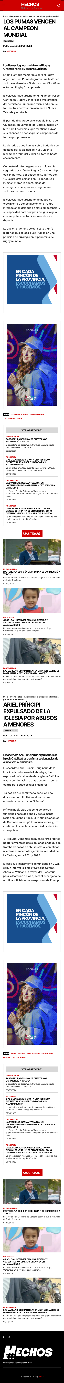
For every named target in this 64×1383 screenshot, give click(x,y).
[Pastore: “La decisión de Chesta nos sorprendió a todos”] (32, 552)
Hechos (11, 51)
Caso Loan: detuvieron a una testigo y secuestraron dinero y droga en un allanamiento (28, 462)
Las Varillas (12, 480)
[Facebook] (3, 1337)
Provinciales (12, 437)
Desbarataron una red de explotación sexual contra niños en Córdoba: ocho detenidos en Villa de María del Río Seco (29, 511)
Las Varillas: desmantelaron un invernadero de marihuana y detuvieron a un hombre (30, 485)
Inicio (5, 16)
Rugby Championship (33, 414)
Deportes (14, 16)
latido (41, 1377)
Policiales (11, 457)
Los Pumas (16, 414)
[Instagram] (9, 1337)
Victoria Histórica (12, 418)
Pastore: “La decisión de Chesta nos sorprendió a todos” (26, 440)
